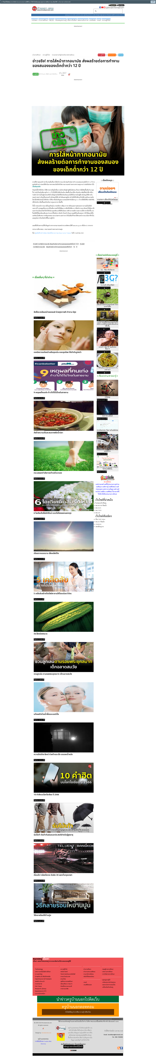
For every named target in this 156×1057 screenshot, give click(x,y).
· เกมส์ (85, 982)
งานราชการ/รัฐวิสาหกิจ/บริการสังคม (63, 55)
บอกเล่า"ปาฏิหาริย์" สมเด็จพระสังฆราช (107, 348)
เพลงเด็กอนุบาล (99, 526)
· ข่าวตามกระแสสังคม (89, 972)
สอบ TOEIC (98, 510)
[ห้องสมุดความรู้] (61, 20)
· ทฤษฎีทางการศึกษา (107, 969)
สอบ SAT (97, 513)
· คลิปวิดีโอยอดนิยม (88, 976)
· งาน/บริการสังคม (88, 974)
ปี (76, 247)
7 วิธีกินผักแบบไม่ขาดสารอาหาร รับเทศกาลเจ (107, 369)
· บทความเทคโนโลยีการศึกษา (42, 972)
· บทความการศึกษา (107, 972)
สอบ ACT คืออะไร (99, 522)
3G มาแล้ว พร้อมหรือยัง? (107, 285)
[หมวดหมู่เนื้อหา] (72, 20)
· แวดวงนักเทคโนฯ (39, 993)
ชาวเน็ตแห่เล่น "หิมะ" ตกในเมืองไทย (107, 430)
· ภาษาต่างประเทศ (65, 976)
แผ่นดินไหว (107, 451)
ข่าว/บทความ (112, 55)
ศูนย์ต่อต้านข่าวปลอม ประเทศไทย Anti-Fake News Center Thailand (53, 233)
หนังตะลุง (107, 397)
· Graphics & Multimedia (42, 976)
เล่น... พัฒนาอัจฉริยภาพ (107, 270)
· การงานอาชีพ (64, 989)
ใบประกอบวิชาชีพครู (100, 503)
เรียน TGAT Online (100, 519)
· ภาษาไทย (63, 979)
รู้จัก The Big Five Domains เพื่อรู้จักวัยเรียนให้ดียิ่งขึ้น (107, 468)
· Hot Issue (38, 986)
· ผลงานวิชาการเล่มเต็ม (108, 985)
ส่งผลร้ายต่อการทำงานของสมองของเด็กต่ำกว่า (59, 247)
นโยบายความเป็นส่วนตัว (64, 2)
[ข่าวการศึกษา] (43, 20)
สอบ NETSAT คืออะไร (101, 505)
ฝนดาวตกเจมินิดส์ (107, 416)
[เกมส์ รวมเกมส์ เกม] (99, 20)
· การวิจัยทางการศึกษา (108, 974)
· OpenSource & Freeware (43, 979)
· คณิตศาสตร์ (64, 972)
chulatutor (98, 524)
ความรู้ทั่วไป (46, 55)
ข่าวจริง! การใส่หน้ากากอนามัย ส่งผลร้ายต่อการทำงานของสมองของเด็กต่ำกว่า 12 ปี (55, 244)
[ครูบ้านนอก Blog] (52, 20)
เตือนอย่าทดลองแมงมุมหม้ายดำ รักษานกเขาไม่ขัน (107, 305)
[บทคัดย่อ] (92, 20)
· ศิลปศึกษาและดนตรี (66, 986)
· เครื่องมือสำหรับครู (107, 987)
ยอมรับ (153, 1)
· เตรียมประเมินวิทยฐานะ (109, 982)
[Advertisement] (78, 38)
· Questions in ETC (40, 991)
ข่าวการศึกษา (36, 55)
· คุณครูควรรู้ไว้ (106, 980)
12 (74, 247)
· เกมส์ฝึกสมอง (87, 985)
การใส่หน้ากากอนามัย (39, 247)
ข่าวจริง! (82, 244)
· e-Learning (38, 974)
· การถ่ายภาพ (38, 984)
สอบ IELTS (98, 508)
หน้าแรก (120, 55)
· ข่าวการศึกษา (87, 969)
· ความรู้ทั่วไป (63, 969)
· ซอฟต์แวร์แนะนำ (39, 981)
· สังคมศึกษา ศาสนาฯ (66, 984)
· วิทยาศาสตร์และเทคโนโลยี (67, 974)
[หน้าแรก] (34, 20)
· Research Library (40, 989)
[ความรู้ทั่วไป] (106, 20)
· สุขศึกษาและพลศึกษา (66, 981)
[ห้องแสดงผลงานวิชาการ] (82, 20)
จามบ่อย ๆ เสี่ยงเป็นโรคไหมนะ (107, 199)
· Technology (38, 969)
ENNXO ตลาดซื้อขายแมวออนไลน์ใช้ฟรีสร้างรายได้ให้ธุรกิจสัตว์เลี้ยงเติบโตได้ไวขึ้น (107, 324)
